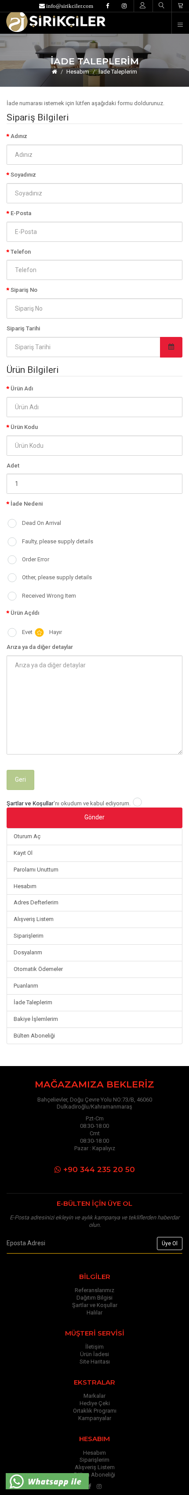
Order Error (35, 559)
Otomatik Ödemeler (38, 969)
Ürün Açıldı (25, 612)
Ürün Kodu (24, 427)
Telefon (21, 251)
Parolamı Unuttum (36, 869)
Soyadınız (23, 174)
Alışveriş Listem (34, 919)
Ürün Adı (22, 388)
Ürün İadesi (94, 1354)
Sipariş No (24, 290)
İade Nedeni (27, 503)
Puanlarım (26, 985)
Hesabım (77, 71)
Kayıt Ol (23, 853)
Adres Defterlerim (36, 902)
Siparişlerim (29, 935)
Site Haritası (95, 1361)
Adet (13, 465)
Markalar (94, 1395)
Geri (20, 779)
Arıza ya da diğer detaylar (40, 647)
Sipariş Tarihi (23, 328)
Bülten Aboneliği (34, 1035)
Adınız (19, 136)
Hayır (55, 632)
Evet (27, 632)
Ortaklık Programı (94, 1410)
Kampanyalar (94, 1418)
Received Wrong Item (49, 595)
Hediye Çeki (95, 1403)
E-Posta (21, 213)
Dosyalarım (28, 952)
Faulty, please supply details (57, 541)
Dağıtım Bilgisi (94, 1297)
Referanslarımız (94, 1290)
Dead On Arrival (41, 523)
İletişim (94, 1346)
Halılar (94, 1312)
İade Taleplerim (117, 71)
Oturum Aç (27, 836)
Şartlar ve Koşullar (94, 1305)
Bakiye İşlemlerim (36, 1019)
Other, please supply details (57, 577)
